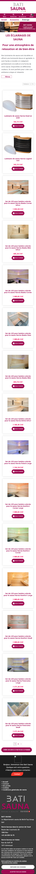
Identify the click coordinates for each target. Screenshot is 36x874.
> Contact (5, 784)
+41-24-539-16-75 (7, 835)
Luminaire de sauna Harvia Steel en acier (18, 117)
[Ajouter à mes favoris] (18, 112)
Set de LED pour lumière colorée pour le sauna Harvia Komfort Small (18, 637)
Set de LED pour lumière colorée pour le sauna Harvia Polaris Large (18, 462)
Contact (17, 774)
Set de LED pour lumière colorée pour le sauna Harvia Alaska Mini (18, 377)
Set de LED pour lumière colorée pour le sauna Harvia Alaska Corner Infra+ (18, 203)
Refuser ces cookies (18, 867)
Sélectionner (19, 126)
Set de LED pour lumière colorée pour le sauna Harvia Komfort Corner (18, 551)
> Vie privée (5, 786)
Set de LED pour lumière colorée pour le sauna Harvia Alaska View (18, 334)
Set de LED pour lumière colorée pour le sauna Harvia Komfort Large (18, 594)
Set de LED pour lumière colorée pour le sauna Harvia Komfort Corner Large (18, 506)
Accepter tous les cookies (18, 872)
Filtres (7, 77)
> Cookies (5, 788)
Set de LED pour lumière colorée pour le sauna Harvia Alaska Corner (18, 292)
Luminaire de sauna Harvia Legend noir (18, 160)
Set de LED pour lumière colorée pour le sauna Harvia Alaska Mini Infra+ (18, 248)
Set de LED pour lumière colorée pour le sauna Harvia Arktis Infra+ (18, 420)
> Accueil (4, 782)
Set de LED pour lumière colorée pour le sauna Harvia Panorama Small (18, 725)
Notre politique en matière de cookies (14, 861)
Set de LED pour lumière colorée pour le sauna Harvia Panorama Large (18, 681)
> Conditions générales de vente (14, 790)
